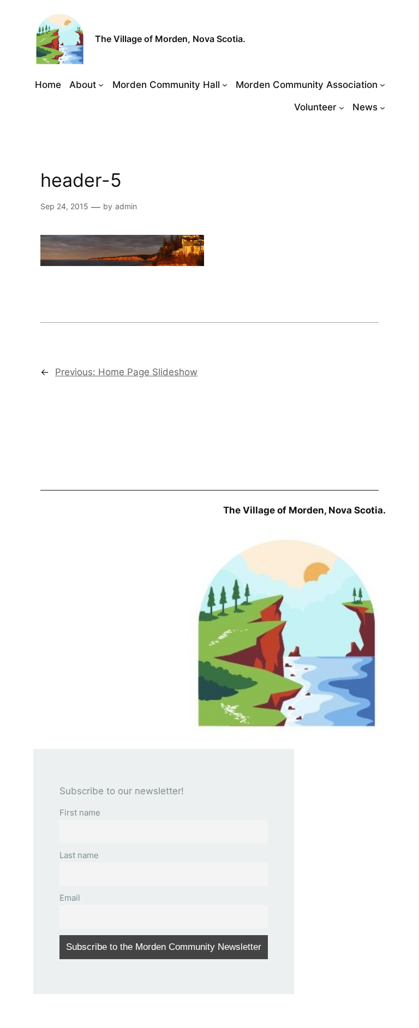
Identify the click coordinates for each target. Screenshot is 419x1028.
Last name (79, 855)
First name (79, 812)
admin (126, 206)
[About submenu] (101, 84)
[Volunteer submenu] (341, 107)
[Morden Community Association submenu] (382, 84)
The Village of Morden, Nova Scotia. (170, 38)
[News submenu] (382, 107)
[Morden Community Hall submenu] (225, 84)
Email (69, 898)
